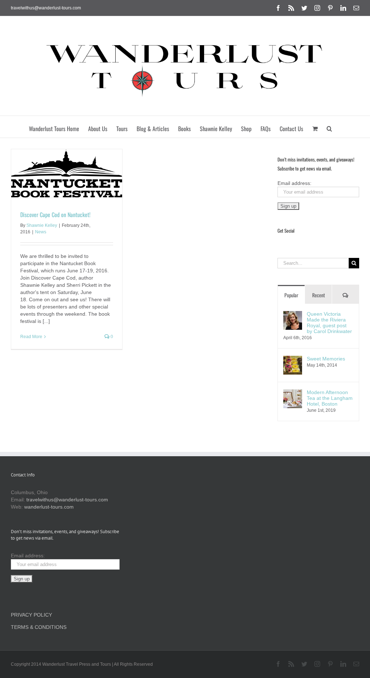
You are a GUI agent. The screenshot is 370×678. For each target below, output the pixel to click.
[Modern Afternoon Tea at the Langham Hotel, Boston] (292, 393)
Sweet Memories (326, 359)
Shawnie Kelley (41, 225)
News (40, 231)
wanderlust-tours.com (49, 507)
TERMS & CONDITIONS (38, 627)
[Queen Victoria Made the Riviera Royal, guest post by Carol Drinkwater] (292, 315)
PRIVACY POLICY (31, 615)
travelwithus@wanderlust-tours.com (46, 7)
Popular (291, 295)
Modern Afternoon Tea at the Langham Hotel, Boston (330, 398)
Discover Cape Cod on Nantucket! (55, 214)
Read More (31, 336)
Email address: (294, 183)
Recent (318, 295)
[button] (329, 127)
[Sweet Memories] (292, 359)
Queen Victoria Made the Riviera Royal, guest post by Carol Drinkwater (329, 322)
